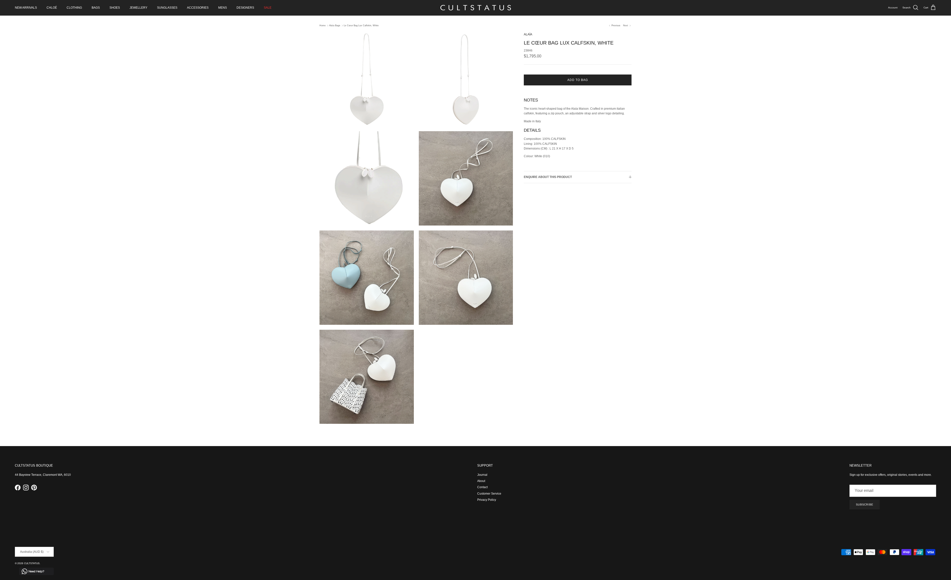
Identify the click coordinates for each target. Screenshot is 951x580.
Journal (482, 475)
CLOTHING (74, 7)
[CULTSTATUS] (475, 7)
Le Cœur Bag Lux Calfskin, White (361, 25)
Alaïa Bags (334, 25)
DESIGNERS (245, 7)
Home (322, 25)
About (481, 481)
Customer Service (489, 493)
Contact (482, 487)
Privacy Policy (486, 500)
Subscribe (864, 504)
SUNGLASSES (167, 7)
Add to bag (577, 79)
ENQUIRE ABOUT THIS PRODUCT (548, 177)
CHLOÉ (52, 7)
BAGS (96, 7)
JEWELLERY (138, 7)
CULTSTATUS (32, 563)
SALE (267, 7)
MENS (222, 7)
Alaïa (528, 34)
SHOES (114, 7)
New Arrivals (26, 7)
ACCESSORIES (198, 7)
